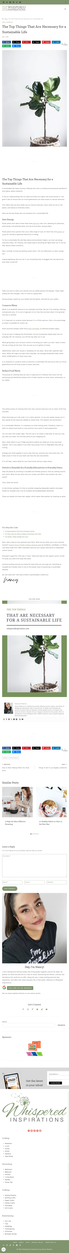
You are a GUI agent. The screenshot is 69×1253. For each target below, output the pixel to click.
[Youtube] (22, 719)
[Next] (64, 809)
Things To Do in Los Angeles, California (53, 766)
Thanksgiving (9, 1229)
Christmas (8, 1231)
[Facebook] (3, 2)
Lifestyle (9, 22)
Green (5, 757)
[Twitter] (6, 2)
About (21, 1242)
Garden (7, 1179)
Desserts (8, 1154)
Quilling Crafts (10, 1198)
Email (27, 882)
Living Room (9, 1177)
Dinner (7, 1148)
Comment (7, 856)
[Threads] (13, 1245)
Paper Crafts (9, 1200)
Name (5, 882)
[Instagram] (10, 2)
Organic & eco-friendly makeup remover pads (25, 545)
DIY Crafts (9, 1208)
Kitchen (7, 1174)
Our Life (8, 1221)
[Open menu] (65, 9)
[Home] (2, 19)
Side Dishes (9, 1156)
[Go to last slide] (5, 809)
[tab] (30, 833)
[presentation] (17, 802)
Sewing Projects (10, 1195)
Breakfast (8, 1143)
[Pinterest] (13, 2)
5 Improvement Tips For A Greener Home (19, 531)
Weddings (8, 1226)
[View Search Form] (66, 2)
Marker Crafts (10, 1203)
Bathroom (8, 1169)
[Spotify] (16, 719)
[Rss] (20, 719)
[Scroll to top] (64, 1246)
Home (15, 1242)
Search (4, 1022)
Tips (3, 22)
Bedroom (8, 1172)
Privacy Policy (37, 1242)
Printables (8, 1205)
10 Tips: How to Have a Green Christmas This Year (23, 534)
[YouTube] (20, 2)
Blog (27, 1242)
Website (50, 882)
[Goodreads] (14, 719)
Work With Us (51, 1242)
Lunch (7, 1146)
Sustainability (13, 757)
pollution (36, 223)
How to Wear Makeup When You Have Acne (15, 767)
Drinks (7, 1151)
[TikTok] (16, 2)
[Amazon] (20, 1245)
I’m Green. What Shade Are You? (16, 536)
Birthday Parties (11, 1234)
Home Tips (9, 1182)
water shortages (33, 328)
